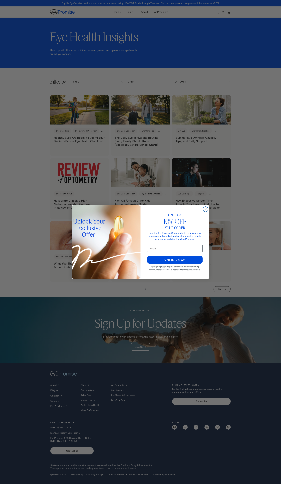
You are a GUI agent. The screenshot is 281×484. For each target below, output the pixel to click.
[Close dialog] (205, 209)
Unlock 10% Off (174, 259)
